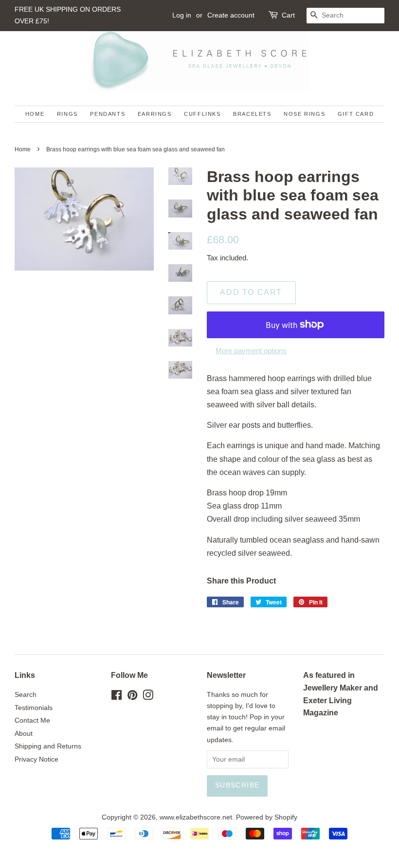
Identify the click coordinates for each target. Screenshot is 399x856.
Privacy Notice (36, 759)
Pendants (107, 114)
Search (25, 694)
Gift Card (356, 114)
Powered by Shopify (266, 817)
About (24, 733)
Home (34, 114)
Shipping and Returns (48, 746)
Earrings (155, 114)
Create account (230, 15)
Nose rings (304, 114)
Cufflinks (202, 114)
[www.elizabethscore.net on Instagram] (148, 697)
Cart (288, 15)
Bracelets (252, 114)
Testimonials (34, 707)
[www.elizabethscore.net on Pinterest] (132, 697)
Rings (67, 114)
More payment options (251, 350)
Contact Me (32, 720)
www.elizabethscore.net (196, 817)
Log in (181, 15)
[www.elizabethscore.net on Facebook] (116, 697)
